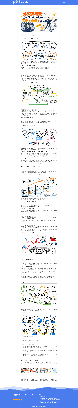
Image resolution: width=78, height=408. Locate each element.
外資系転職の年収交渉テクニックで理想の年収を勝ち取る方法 (25, 380)
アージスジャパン (25, 363)
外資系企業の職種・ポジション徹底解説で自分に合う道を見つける (53, 380)
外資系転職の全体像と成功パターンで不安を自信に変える (48, 396)
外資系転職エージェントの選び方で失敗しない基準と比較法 (34, 380)
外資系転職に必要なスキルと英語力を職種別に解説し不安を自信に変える (44, 380)
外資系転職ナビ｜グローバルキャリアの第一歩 (20, 2)
